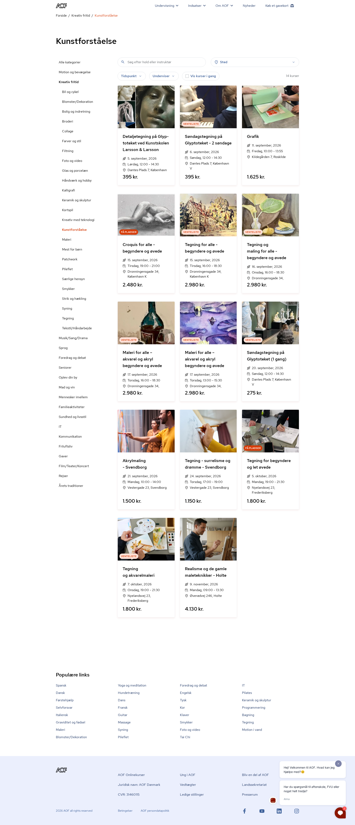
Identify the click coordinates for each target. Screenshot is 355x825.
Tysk (183, 700)
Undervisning (164, 5)
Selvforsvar (64, 707)
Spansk (61, 685)
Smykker (68, 289)
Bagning (248, 715)
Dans (121, 700)
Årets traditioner (71, 486)
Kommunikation (70, 436)
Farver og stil (71, 141)
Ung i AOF (187, 775)
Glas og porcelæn (75, 170)
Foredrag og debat (72, 358)
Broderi (67, 121)
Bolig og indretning (76, 111)
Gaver (63, 456)
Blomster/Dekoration (77, 102)
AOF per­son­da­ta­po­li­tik (155, 810)
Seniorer (65, 367)
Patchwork (69, 259)
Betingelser (125, 810)
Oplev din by (68, 377)
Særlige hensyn (73, 279)
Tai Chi (185, 737)
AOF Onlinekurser (131, 775)
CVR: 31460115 (128, 794)
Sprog (63, 348)
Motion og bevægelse (75, 72)
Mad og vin (67, 387)
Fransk (123, 707)
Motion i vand (252, 730)
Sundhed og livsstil (72, 417)
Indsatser (195, 5)
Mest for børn (72, 249)
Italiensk (62, 715)
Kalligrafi (68, 190)
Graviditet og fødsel (70, 722)
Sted (223, 62)
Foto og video (72, 161)
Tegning (68, 318)
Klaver (184, 715)
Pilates (247, 693)
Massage (124, 722)
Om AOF (222, 5)
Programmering (253, 707)
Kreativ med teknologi (78, 220)
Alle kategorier (70, 62)
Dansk (60, 693)
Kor (182, 707)
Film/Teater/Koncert (74, 466)
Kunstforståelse (74, 230)
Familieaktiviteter (72, 407)
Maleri (66, 239)
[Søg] (123, 62)
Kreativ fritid (80, 15)
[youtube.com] (261, 811)
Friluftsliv (66, 446)
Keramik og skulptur (76, 200)
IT (60, 427)
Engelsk (185, 693)
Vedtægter (188, 785)
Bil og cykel (70, 92)
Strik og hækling (74, 298)
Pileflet (67, 269)
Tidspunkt (129, 76)
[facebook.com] (244, 811)
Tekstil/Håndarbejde (77, 328)
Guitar (122, 715)
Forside (61, 15)
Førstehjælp (65, 700)
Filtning (67, 151)
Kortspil (67, 210)
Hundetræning (128, 693)
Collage (67, 131)
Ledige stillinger (192, 794)
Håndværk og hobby (77, 180)
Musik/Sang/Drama (73, 338)
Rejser (63, 476)
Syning (67, 308)
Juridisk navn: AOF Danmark (139, 785)
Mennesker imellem (73, 397)
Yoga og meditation (132, 685)
